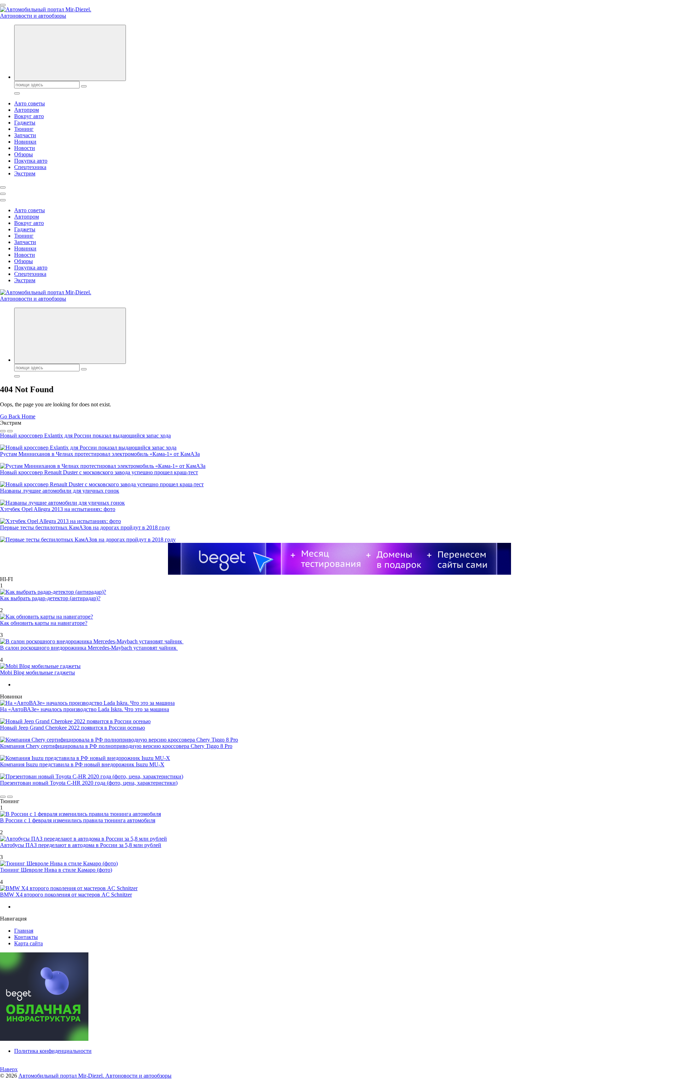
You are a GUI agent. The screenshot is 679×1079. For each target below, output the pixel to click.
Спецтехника (30, 167)
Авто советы (29, 103)
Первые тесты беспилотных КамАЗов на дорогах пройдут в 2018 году (85, 527)
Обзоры (23, 154)
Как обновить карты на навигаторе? (43, 623)
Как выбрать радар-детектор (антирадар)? (50, 598)
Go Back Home (17, 416)
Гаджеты (24, 123)
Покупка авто (30, 161)
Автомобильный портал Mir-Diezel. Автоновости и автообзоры (95, 1076)
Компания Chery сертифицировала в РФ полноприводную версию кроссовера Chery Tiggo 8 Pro (116, 746)
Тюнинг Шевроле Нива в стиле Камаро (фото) (56, 870)
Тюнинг (24, 129)
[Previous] (3, 431)
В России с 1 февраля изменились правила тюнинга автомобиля (77, 820)
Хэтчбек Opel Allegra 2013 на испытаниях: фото (57, 509)
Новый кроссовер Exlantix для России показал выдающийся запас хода (85, 436)
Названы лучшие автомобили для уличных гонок (59, 491)
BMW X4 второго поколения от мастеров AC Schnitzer (66, 895)
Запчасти (25, 135)
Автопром (26, 110)
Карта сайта (28, 943)
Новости (24, 148)
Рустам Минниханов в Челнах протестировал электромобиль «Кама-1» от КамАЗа (100, 454)
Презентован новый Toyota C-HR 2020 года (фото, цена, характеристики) (89, 783)
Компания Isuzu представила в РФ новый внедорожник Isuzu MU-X (82, 764)
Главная (23, 931)
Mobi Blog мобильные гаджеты (37, 672)
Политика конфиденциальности (53, 1051)
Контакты (26, 937)
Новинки (25, 142)
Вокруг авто (29, 116)
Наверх (9, 1069)
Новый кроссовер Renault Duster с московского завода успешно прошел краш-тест (99, 472)
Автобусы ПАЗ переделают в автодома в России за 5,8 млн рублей (80, 845)
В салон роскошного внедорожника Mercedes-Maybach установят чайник (89, 648)
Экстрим (24, 173)
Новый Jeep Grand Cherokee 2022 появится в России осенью (72, 728)
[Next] (10, 431)
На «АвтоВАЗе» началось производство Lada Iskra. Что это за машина (84, 709)
